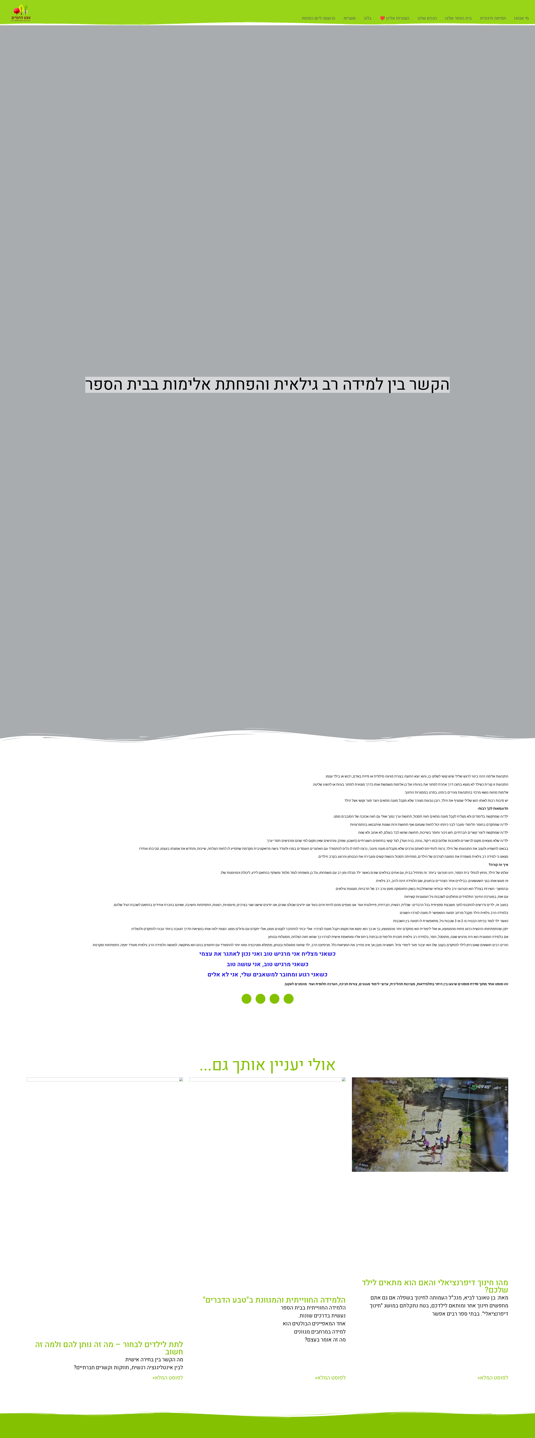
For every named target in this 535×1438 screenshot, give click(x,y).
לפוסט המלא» (493, 1378)
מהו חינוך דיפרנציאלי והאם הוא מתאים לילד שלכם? (435, 1286)
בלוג (367, 18)
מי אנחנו (521, 18)
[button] (288, 999)
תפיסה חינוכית (493, 18)
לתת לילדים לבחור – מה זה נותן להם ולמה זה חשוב (109, 1348)
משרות (349, 18)
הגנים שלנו (427, 18)
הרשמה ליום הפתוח (318, 18)
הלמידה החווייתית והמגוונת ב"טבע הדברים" (274, 1300)
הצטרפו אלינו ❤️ (394, 18)
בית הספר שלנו (458, 18)
